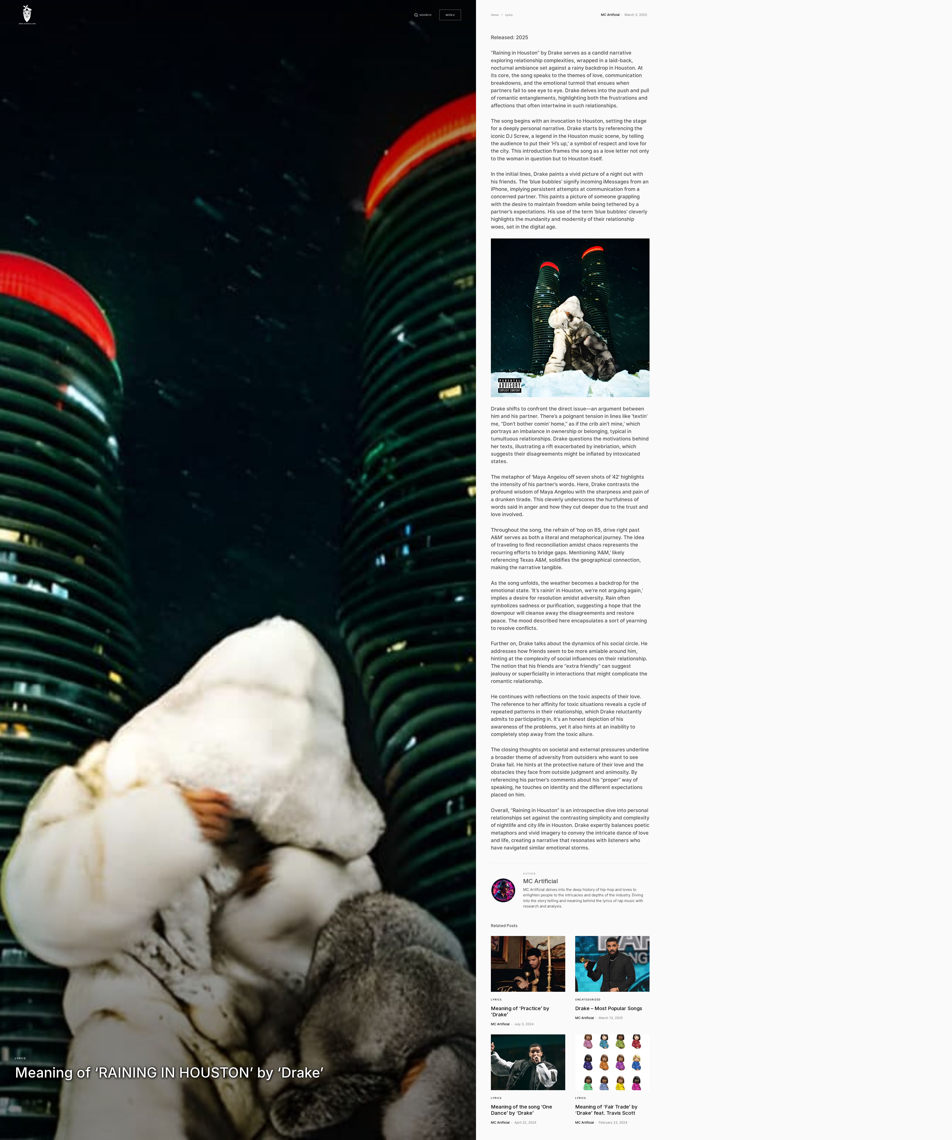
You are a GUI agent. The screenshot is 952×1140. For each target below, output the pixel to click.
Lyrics (20, 1058)
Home (495, 15)
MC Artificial (540, 881)
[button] (423, 15)
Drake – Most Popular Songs (608, 1008)
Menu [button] (450, 14)
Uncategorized (588, 999)
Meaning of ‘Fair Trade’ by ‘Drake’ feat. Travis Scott (606, 1110)
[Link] (528, 964)
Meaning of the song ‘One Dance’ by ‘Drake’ (521, 1110)
